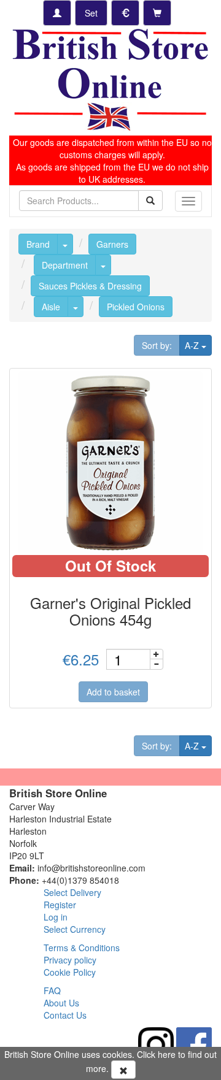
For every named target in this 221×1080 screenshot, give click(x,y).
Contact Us (65, 1015)
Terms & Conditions (82, 947)
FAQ (52, 990)
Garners (112, 244)
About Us (61, 1003)
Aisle (51, 307)
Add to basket (113, 692)
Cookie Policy (70, 972)
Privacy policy (70, 960)
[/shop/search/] (150, 200)
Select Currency (75, 929)
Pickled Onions (136, 307)
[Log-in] (57, 13)
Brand (38, 244)
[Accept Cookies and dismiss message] (123, 1069)
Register (60, 904)
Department (65, 265)
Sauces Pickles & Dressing (90, 286)
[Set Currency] (125, 13)
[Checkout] (157, 13)
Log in (56, 917)
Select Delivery (72, 892)
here (167, 1054)
